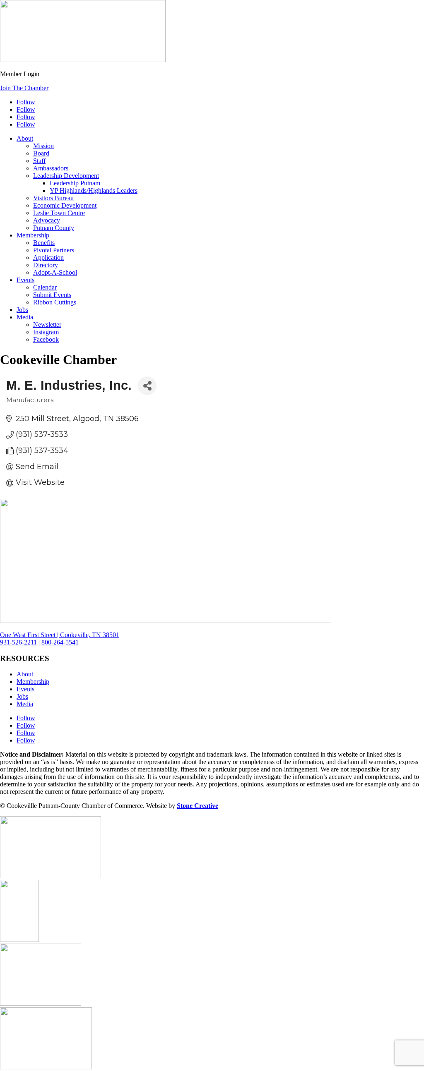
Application (48, 257)
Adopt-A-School (55, 272)
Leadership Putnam (75, 183)
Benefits (44, 242)
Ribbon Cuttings (54, 302)
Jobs (22, 309)
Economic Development (64, 205)
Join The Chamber (24, 87)
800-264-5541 (60, 642)
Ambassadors (50, 168)
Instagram (46, 331)
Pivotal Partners (53, 250)
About (25, 138)
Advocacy (46, 220)
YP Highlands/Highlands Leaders (93, 190)
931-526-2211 (18, 642)
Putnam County (53, 227)
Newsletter (47, 324)
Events (25, 279)
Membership (33, 235)
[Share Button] (147, 385)
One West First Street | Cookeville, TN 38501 (59, 634)
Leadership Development (66, 175)
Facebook (46, 339)
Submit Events (52, 294)
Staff (39, 160)
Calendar (45, 287)
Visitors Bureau (53, 197)
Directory (45, 264)
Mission (43, 145)
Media (25, 317)
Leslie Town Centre (59, 212)
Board (41, 153)
